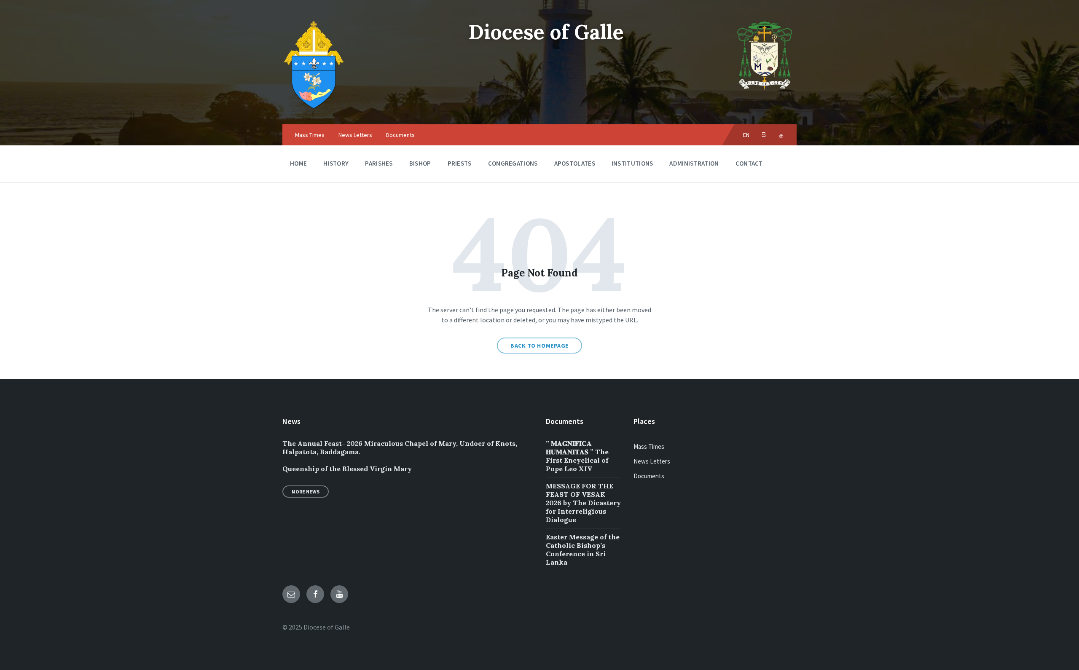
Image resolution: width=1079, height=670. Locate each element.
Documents (648, 476)
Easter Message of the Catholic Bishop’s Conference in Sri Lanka (583, 549)
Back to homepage (539, 345)
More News (305, 491)
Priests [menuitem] (460, 163)
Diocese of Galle (546, 32)
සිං (765, 135)
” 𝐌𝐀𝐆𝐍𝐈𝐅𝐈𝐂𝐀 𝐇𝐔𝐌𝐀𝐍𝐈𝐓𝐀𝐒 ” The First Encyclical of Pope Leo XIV (577, 456)
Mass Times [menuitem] (310, 135)
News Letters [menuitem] (355, 135)
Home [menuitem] (298, 163)
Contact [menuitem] (749, 163)
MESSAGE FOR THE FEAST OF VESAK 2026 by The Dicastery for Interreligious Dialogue (583, 503)
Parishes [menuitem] (378, 163)
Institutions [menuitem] (632, 163)
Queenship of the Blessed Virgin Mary (347, 468)
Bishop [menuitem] (420, 163)
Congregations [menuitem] (513, 163)
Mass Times (648, 446)
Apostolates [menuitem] (574, 163)
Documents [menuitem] (400, 135)
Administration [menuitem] (694, 163)
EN (746, 135)
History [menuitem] (336, 163)
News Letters (651, 461)
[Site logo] (314, 108)
